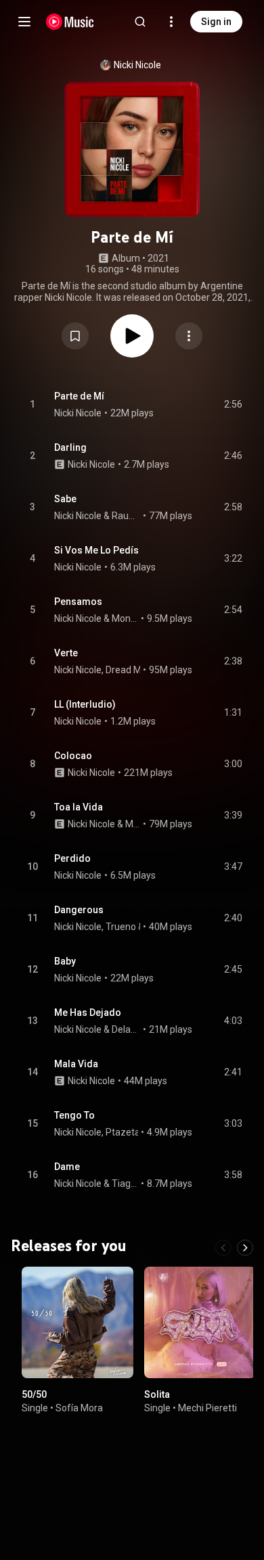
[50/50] (77, 1322)
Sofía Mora (79, 1407)
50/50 (34, 1394)
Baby (65, 961)
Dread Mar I (130, 669)
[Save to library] (75, 336)
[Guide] (24, 22)
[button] (75, 335)
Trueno (121, 926)
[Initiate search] (140, 21)
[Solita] (200, 1322)
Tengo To (74, 1115)
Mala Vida (76, 1063)
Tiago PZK (125, 1183)
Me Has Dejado (87, 1012)
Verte (66, 653)
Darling (70, 447)
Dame (67, 1166)
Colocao (73, 755)
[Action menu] (188, 335)
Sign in (216, 21)
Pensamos (78, 601)
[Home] (70, 22)
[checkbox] (233, 405)
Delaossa (126, 1029)
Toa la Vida (78, 807)
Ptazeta (123, 1132)
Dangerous (79, 909)
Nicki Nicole (137, 64)
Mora (133, 824)
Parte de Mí (79, 396)
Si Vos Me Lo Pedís (96, 550)
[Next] (245, 1248)
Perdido (72, 858)
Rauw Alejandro (126, 515)
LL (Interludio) (85, 704)
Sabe (65, 498)
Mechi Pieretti (207, 1407)
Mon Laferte (125, 618)
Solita (157, 1394)
